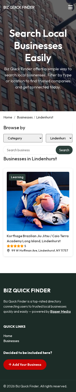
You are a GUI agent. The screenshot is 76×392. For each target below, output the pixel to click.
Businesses (25, 117)
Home (7, 117)
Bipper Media (60, 311)
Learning (17, 177)
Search (64, 150)
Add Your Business (26, 364)
